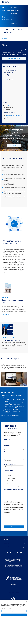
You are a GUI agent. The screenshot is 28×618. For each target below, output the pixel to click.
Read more (4, 38)
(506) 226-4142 (10, 107)
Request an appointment (14, 58)
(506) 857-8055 (8, 19)
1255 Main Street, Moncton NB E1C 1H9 (14, 119)
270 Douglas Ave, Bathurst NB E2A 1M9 (14, 116)
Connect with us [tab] (7, 547)
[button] (20, 2)
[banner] (8, 2)
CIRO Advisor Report (14, 592)
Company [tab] (6, 539)
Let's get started (14, 145)
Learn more (14, 23)
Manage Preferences (14, 611)
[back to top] (25, 533)
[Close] (26, 601)
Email (7, 105)
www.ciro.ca (14, 584)
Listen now (4, 351)
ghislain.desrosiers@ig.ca (10, 17)
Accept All (14, 614)
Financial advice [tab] (7, 543)
